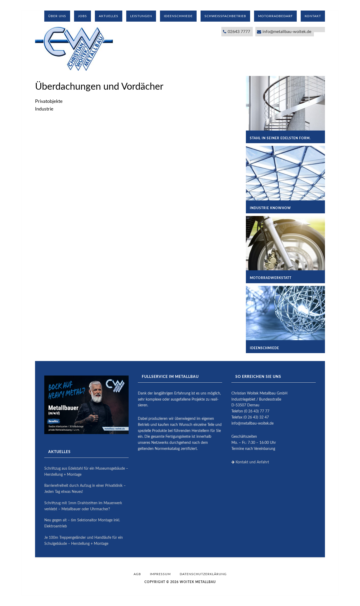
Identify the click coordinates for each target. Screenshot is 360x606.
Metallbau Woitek (74, 49)
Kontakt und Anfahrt (252, 462)
